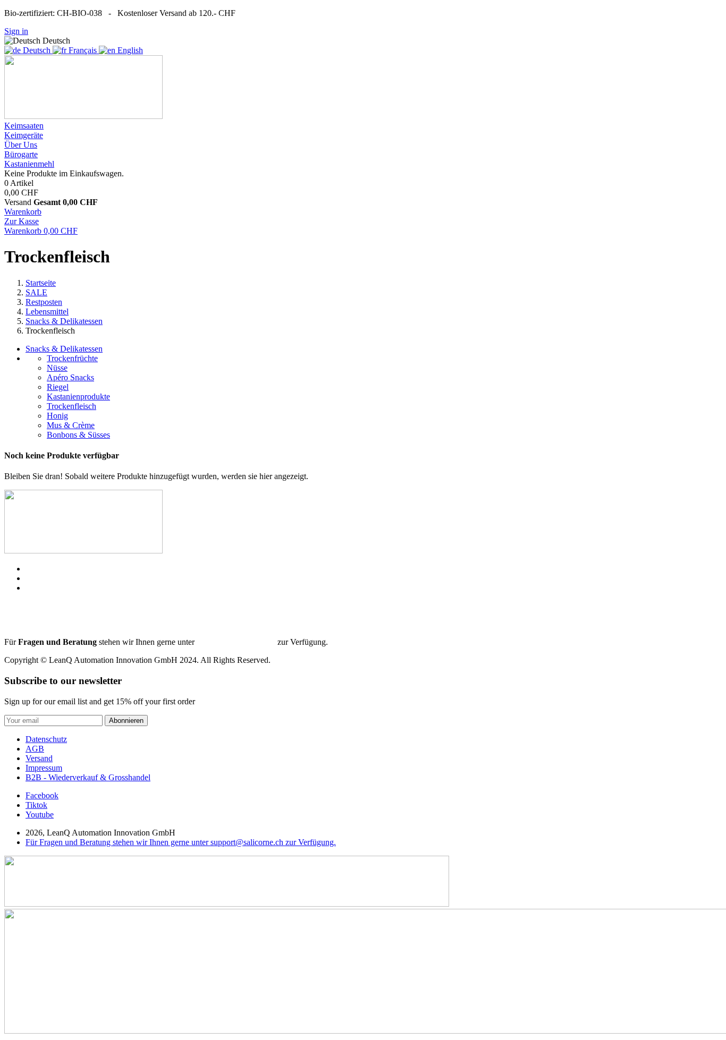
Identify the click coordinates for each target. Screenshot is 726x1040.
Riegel (58, 386)
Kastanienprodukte (78, 396)
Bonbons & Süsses (78, 434)
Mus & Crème (71, 425)
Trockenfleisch (71, 406)
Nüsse (57, 367)
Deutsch (37, 50)
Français (82, 50)
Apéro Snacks (70, 377)
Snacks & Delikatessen (64, 348)
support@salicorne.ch (236, 641)
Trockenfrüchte (72, 358)
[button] (24, 125)
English (129, 50)
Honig (57, 415)
